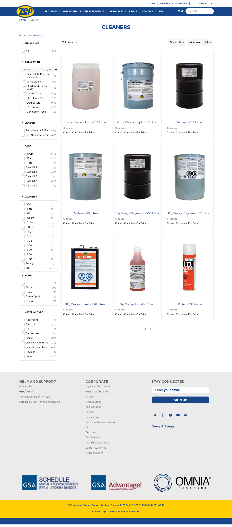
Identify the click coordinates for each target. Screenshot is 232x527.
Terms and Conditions (116, 297)
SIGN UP (116, 261)
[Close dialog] (164, 215)
